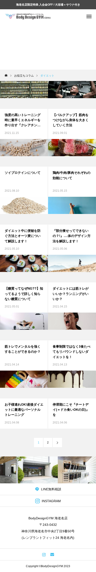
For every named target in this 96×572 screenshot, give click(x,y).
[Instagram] (44, 554)
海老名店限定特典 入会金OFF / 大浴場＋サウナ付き (48, 4)
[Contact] (52, 554)
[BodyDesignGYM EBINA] (28, 16)
